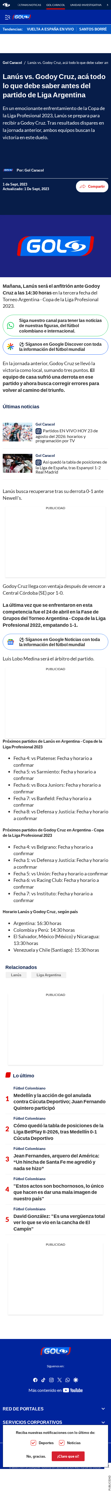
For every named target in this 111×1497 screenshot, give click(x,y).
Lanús (16, 975)
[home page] (6, 5)
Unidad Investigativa (86, 5)
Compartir (96, 186)
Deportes (46, 1443)
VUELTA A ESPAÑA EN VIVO (50, 29)
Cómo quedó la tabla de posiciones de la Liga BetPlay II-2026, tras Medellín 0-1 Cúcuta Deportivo (58, 1131)
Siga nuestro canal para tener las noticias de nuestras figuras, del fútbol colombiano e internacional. (60, 325)
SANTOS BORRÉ (93, 29)
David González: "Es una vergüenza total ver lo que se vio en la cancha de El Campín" (59, 1222)
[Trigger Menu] (7, 17)
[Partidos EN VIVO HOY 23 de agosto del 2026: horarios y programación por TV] (17, 432)
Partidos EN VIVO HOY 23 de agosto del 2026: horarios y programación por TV (67, 435)
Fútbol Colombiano (29, 1088)
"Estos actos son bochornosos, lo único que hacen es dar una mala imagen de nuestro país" (58, 1192)
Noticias (74, 1443)
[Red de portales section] (103, 1408)
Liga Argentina (49, 975)
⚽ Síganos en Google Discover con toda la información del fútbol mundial (60, 346)
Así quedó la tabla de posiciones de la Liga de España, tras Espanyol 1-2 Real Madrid (71, 466)
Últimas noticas (29, 5)
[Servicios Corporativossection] (103, 1422)
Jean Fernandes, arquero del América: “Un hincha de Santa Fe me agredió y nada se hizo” (56, 1162)
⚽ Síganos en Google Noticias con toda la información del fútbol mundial (59, 642)
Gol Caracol (55, 5)
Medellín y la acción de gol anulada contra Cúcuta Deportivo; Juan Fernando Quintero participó (59, 1101)
